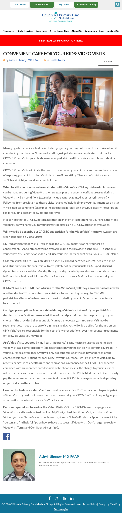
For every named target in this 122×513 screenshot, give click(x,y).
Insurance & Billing (86, 4)
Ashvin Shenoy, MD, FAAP (24, 60)
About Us (76, 30)
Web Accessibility (87, 504)
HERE (79, 40)
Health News (57, 60)
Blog (101, 30)
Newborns (8, 30)
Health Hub (20, 4)
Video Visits (41, 4)
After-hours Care (59, 30)
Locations (41, 30)
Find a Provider (25, 30)
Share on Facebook (6, 436)
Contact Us (112, 30)
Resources (91, 30)
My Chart (64, 4)
